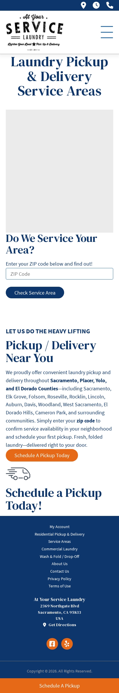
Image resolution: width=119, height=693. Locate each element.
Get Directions (62, 625)
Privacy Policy (59, 578)
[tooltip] (83, 5)
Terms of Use (60, 586)
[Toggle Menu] (107, 32)
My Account (60, 526)
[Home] (35, 32)
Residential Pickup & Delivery (60, 534)
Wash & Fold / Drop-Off (59, 556)
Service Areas (59, 541)
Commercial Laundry (60, 549)
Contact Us (59, 571)
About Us (60, 563)
